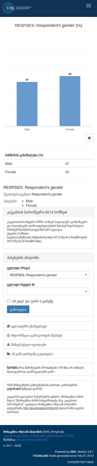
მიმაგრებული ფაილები (28, 344)
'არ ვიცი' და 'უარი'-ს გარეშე (32, 301)
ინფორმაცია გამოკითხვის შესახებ (36, 335)
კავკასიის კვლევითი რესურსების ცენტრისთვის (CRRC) (38, 435)
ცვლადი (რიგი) (18, 267)
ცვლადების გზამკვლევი (29, 326)
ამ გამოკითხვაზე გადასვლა (32, 353)
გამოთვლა (18, 309)
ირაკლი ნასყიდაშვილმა (32, 439)
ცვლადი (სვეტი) (19, 284)
